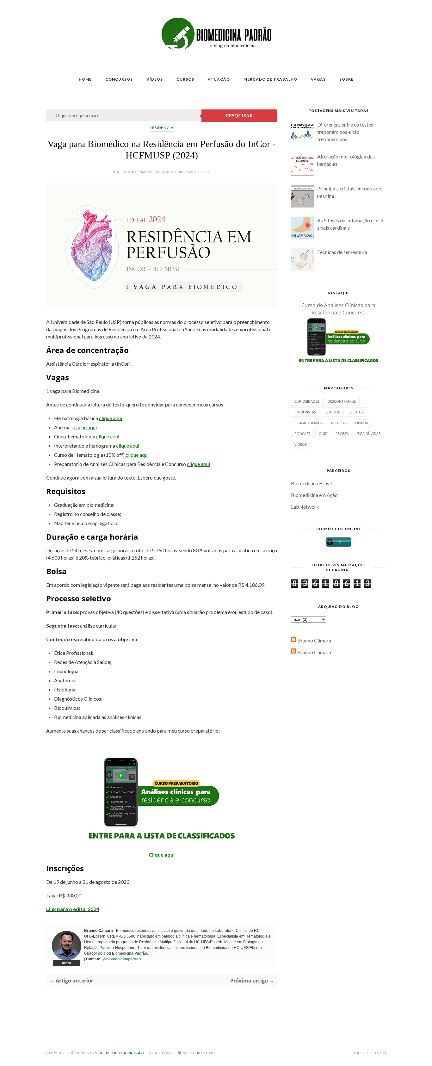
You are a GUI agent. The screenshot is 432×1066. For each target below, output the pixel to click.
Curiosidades (306, 401)
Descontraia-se (342, 401)
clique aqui (110, 418)
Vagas (318, 79)
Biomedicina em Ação (314, 495)
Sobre (346, 79)
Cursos (185, 79)
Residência (162, 127)
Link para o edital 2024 (72, 909)
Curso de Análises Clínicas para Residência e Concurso (338, 309)
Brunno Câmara (314, 640)
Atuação (219, 79)
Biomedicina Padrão (121, 1053)
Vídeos (154, 79)
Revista (342, 433)
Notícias (339, 422)
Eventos (356, 412)
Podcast (302, 433)
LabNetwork (305, 507)
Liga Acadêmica (308, 422)
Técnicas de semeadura (342, 252)
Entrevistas (305, 412)
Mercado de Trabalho (270, 79)
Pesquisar (239, 115)
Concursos (119, 79)
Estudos (332, 412)
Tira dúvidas (368, 433)
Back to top (368, 1053)
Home (85, 79)
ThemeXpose (203, 1053)
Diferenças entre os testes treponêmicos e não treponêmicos (345, 131)
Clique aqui (162, 855)
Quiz (323, 433)
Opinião (362, 422)
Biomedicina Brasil (311, 483)
